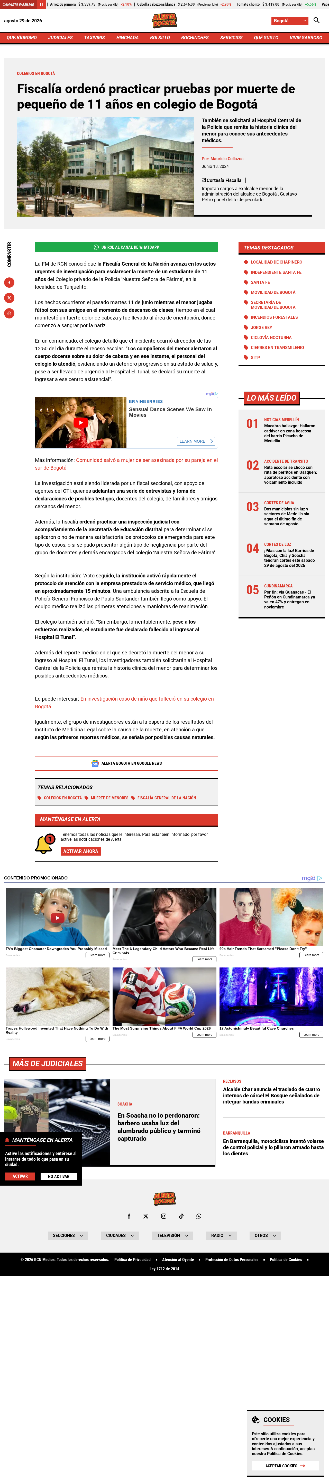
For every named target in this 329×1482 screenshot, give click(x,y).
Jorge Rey (261, 327)
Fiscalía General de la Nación (167, 798)
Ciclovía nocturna (271, 337)
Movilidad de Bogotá (273, 292)
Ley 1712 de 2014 (164, 1269)
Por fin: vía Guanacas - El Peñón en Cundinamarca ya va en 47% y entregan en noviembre (289, 599)
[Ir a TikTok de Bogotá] (181, 1216)
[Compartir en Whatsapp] (9, 313)
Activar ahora (80, 851)
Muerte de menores (110, 798)
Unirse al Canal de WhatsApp (130, 247)
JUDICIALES (60, 37)
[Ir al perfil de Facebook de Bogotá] (129, 1216)
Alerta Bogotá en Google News (132, 763)
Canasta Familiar (18, 5)
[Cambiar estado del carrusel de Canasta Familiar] (41, 4)
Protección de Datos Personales (231, 1260)
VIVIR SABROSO (306, 37)
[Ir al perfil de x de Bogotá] (145, 1216)
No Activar (58, 1176)
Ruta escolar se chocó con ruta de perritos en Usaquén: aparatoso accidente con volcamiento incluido (290, 475)
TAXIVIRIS (94, 37)
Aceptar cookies (281, 1466)
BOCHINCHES (195, 37)
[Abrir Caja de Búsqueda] (317, 21)
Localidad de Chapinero (276, 262)
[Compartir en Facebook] (9, 282)
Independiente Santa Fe (276, 272)
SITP (255, 357)
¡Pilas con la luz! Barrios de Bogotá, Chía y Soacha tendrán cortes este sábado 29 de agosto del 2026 (289, 558)
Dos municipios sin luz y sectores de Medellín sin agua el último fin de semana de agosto (286, 516)
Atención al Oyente (178, 1260)
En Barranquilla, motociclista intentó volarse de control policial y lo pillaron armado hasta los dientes (273, 1147)
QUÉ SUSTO (266, 37)
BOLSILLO (160, 37)
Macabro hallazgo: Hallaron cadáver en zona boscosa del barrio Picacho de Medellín (289, 433)
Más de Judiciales (48, 1063)
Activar (20, 1176)
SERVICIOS (231, 37)
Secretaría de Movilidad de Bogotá (273, 305)
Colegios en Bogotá (63, 798)
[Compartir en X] (9, 298)
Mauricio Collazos (227, 158)
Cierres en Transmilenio (277, 347)
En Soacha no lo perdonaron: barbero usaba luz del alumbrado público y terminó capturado (158, 1127)
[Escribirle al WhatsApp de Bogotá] (198, 1216)
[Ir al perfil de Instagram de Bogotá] (163, 1216)
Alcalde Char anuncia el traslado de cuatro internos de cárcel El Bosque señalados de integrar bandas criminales (271, 1095)
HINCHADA (127, 37)
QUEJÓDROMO (22, 37)
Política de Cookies (284, 1453)
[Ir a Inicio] (165, 20)
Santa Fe (260, 282)
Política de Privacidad (132, 1260)
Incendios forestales (274, 317)
